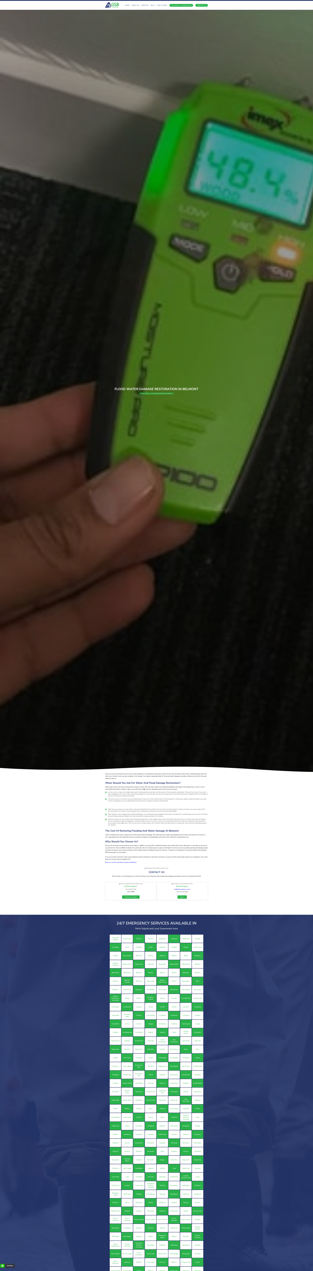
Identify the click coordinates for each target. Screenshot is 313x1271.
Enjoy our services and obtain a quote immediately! (121, 862)
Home (127, 5)
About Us (135, 5)
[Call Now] (7, 1266)
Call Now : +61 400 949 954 (181, 5)
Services (145, 5)
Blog (152, 5)
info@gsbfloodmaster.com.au (182, 889)
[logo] (112, 5)
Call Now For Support (131, 897)
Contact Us (201, 5)
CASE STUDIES (162, 5)
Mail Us (182, 897)
